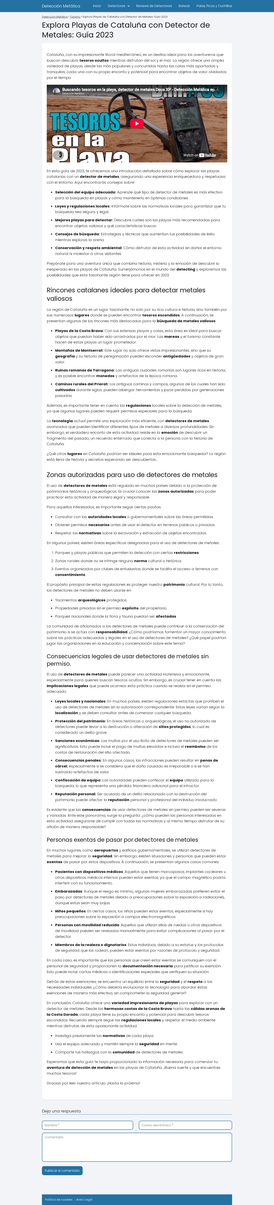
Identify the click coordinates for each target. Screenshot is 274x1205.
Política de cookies (58, 1200)
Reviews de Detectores (154, 6)
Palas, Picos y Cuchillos (214, 6)
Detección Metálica (61, 6)
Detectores (116, 6)
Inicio (97, 6)
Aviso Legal (84, 1200)
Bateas (184, 6)
